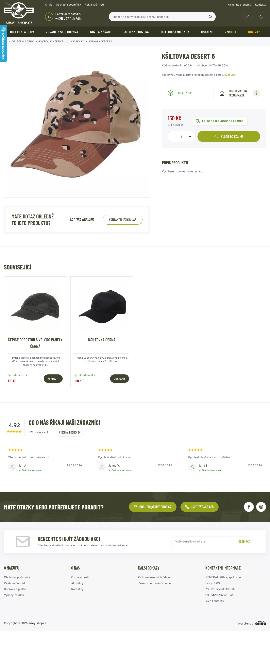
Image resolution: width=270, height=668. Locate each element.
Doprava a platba (15, 589)
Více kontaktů (214, 601)
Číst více (230, 74)
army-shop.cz (37, 623)
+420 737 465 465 (68, 18)
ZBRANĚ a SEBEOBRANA (62, 31)
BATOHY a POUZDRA (136, 31)
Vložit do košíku (232, 136)
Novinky (254, 31)
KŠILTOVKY (77, 41)
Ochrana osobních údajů (154, 577)
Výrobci (230, 31)
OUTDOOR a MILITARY (175, 31)
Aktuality (77, 583)
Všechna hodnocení (70, 432)
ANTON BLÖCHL (218, 65)
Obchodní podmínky (68, 4)
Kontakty (260, 4)
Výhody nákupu (14, 595)
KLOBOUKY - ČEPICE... (52, 41)
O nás (48, 4)
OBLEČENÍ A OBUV (22, 31)
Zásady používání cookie (154, 583)
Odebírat (244, 541)
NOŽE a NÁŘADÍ (100, 31)
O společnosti (80, 577)
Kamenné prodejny (239, 4)
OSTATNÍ (206, 31)
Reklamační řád (94, 4)
